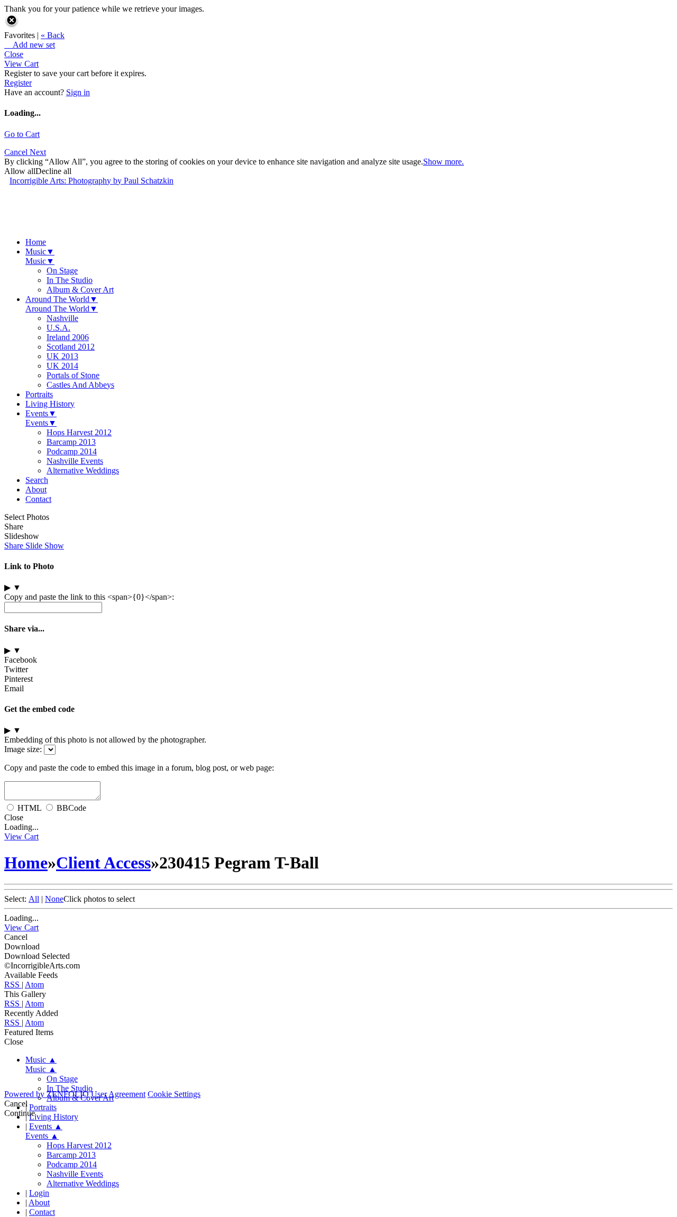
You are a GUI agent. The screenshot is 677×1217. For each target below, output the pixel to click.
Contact (38, 499)
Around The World (61, 299)
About (36, 489)
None (54, 898)
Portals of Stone (73, 375)
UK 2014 (62, 365)
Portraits (39, 394)
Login (39, 1192)
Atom (34, 984)
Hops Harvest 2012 (79, 432)
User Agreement (118, 1094)
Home (35, 241)
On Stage (62, 270)
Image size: (23, 749)
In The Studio (70, 280)
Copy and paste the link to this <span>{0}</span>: (89, 596)
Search (36, 479)
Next (38, 152)
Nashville (62, 318)
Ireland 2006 (68, 337)
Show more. (443, 161)
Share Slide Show (34, 545)
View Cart (21, 63)
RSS (13, 984)
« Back (53, 35)
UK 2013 (62, 356)
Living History (50, 403)
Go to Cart (22, 134)
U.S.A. (58, 327)
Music (39, 251)
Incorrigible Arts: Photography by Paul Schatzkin (91, 180)
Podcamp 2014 (72, 451)
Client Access (103, 862)
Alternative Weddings (83, 470)
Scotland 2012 (71, 346)
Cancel (17, 152)
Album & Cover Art (80, 289)
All (34, 898)
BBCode (71, 807)
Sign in (78, 92)
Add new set (29, 44)
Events (41, 413)
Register (18, 82)
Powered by (46, 1094)
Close (13, 54)
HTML (29, 807)
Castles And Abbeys (80, 384)
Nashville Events (75, 460)
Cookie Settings (174, 1094)
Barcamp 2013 (71, 441)
